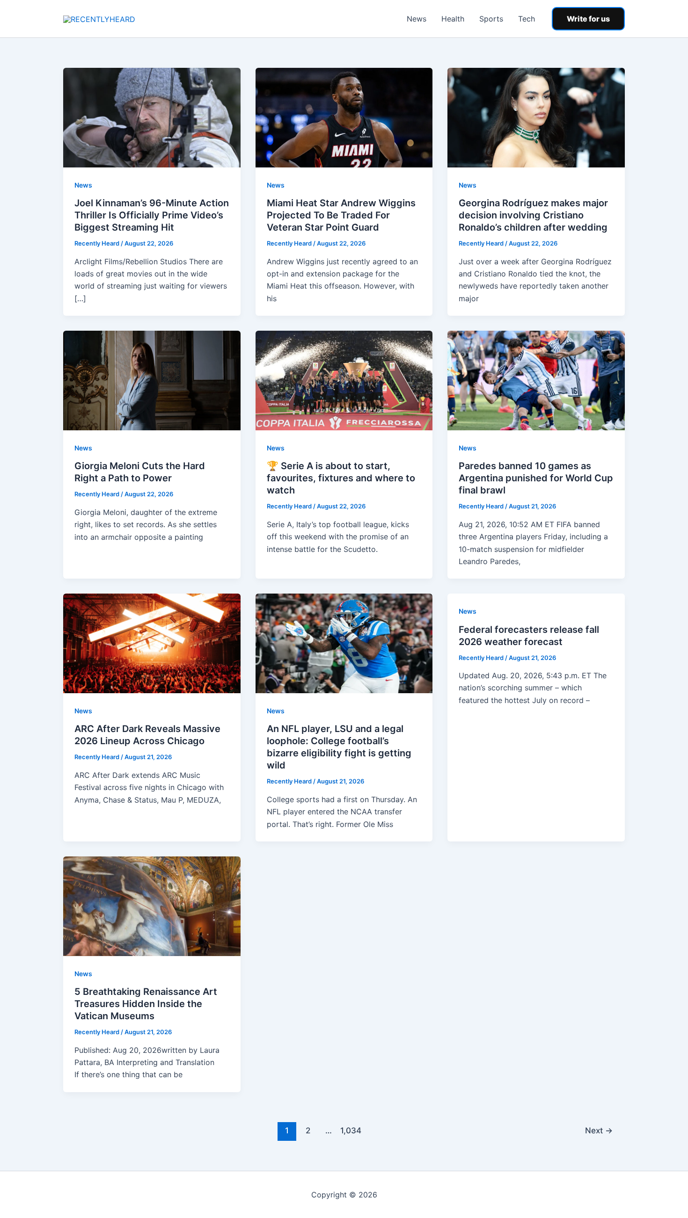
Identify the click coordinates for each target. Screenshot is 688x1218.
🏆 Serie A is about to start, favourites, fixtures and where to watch (341, 478)
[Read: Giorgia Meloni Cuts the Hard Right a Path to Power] (152, 379)
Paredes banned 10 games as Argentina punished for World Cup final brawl (536, 478)
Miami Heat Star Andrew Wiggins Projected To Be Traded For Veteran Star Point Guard (341, 215)
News (416, 18)
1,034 (349, 1130)
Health (452, 18)
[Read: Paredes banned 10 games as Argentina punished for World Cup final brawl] (536, 379)
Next (599, 1130)
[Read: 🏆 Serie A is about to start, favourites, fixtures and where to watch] (344, 379)
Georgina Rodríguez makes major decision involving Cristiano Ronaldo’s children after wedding (533, 215)
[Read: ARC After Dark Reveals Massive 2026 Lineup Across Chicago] (152, 642)
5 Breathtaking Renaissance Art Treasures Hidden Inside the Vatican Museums (145, 1004)
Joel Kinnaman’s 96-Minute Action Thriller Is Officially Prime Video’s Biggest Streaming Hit (151, 215)
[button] (588, 18)
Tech (526, 18)
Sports (491, 18)
